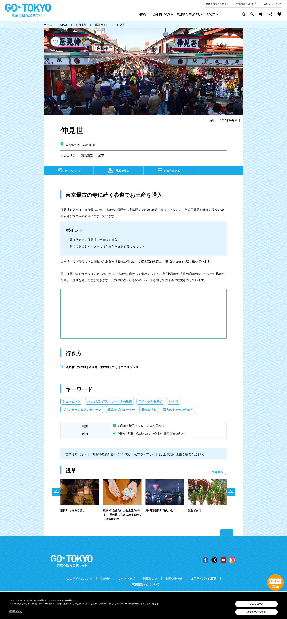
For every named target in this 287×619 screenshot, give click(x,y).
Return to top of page (226, 533)
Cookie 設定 (256, 604)
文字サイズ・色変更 (203, 578)
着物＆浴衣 (149, 409)
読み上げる (261, 14)
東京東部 (87, 155)
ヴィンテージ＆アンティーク (81, 409)
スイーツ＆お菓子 (150, 401)
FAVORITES (280, 14)
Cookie (105, 578)
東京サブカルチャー (121, 409)
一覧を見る (216, 472)
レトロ (173, 401)
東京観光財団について (146, 584)
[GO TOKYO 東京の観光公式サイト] (28, 10)
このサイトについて (79, 578)
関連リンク (150, 578)
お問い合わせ (174, 578)
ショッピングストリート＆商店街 (109, 401)
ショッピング (71, 401)
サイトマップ (126, 578)
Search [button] (252, 14)
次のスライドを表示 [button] (231, 492)
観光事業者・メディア (217, 3)
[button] (163, 15)
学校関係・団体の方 (246, 3)
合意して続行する (256, 612)
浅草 (101, 155)
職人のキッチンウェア (178, 409)
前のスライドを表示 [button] (56, 492)
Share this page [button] (271, 14)
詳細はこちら (15, 611)
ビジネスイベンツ (273, 3)
